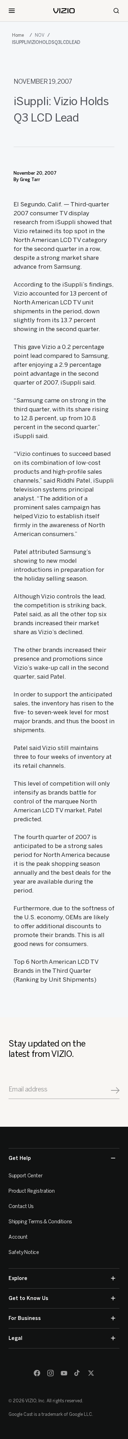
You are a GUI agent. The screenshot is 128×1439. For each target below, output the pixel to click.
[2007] (19, 35)
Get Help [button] (20, 1158)
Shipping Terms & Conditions (40, 1222)
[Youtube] (64, 1373)
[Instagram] (50, 1373)
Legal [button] (15, 1338)
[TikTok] (77, 1373)
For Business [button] (25, 1318)
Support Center (25, 1176)
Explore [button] (18, 1278)
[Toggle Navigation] (11, 10)
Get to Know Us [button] (28, 1298)
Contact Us (21, 1206)
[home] (64, 11)
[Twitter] (91, 1373)
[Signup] (115, 1090)
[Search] (116, 10)
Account (18, 1237)
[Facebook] (37, 1373)
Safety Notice (24, 1252)
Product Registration (32, 1191)
